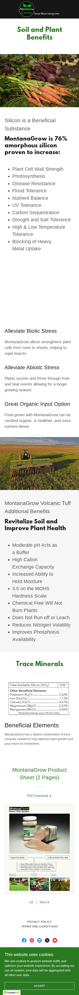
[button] (45, 902)
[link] (39, 9)
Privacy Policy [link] (39, 921)
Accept (39, 985)
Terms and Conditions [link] (39, 926)
